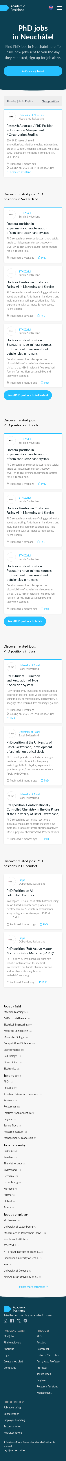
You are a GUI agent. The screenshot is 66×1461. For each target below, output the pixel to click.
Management (44, 1392)
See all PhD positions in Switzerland (28, 395)
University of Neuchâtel (32, 115)
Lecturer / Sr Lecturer (49, 1355)
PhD (43, 257)
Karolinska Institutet (16, 1239)
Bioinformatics (14, 1049)
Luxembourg (12, 1182)
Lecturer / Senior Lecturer (19, 1113)
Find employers (12, 1342)
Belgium (10, 1151)
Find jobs (9, 1336)
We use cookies (17, 1450)
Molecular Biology (16, 1037)
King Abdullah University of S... (22, 1276)
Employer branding (14, 1420)
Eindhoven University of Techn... (23, 1258)
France (9, 1207)
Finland (9, 1201)
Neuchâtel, (25, 118)
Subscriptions (11, 1414)
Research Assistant (47, 1386)
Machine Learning (15, 1012)
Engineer (10, 1119)
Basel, (22, 669)
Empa (22, 880)
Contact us (10, 1367)
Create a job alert (34, 71)
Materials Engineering (18, 1030)
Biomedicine (12, 1062)
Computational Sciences (19, 1043)
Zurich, (23, 216)
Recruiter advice (13, 1432)
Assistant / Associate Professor (23, 1094)
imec (8, 1264)
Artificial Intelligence (17, 1018)
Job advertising (12, 1407)
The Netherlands (15, 1163)
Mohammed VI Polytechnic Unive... (25, 1233)
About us (9, 1349)
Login (7, 1355)
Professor (11, 1100)
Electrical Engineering (18, 1024)
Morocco (10, 1188)
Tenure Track (12, 1125)
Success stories (12, 1426)
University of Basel (29, 665)
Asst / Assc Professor (48, 1361)
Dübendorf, (25, 883)
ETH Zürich (25, 213)
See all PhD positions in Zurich (25, 621)
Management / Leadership (20, 1138)
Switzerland (38, 118)
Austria (9, 1195)
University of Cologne (17, 1270)
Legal (6, 1450)
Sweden (10, 1157)
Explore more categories (32, 1287)
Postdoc (10, 1087)
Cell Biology (12, 1056)
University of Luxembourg (20, 1226)
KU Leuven (12, 1220)
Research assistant (20, 172)
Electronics (12, 1068)
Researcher (12, 1106)
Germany (11, 1176)
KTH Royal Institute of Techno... (23, 1251)
